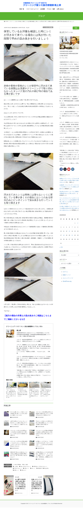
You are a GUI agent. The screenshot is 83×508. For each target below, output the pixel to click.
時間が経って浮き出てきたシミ (40, 466)
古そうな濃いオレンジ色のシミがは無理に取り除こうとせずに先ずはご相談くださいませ (18, 413)
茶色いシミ (26, 468)
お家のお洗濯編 (13, 387)
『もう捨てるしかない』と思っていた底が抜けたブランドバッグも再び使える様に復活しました (22, 393)
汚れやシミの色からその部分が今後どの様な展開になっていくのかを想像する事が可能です (44, 423)
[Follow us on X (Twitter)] (65, 169)
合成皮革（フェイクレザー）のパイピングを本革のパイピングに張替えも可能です (69, 186)
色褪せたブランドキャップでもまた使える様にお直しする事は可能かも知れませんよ (69, 180)
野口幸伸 (63, 203)
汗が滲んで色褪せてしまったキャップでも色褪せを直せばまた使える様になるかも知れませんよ (69, 208)
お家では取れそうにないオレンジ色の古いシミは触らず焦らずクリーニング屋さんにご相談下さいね (18, 423)
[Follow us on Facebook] (61, 169)
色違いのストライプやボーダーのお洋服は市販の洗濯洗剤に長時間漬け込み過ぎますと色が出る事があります (36, 485)
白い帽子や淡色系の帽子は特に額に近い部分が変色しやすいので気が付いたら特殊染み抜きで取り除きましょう (20, 485)
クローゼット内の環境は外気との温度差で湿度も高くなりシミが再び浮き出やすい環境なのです (44, 413)
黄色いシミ (16, 470)
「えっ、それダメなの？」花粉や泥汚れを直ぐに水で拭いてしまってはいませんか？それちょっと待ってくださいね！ (11, 394)
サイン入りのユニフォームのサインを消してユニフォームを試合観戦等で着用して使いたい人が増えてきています (69, 199)
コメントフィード (68, 278)
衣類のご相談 (25, 464)
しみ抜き (16, 466)
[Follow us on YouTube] (68, 169)
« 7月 (61, 247)
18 (63, 235)
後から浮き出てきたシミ (26, 466)
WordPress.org (67, 281)
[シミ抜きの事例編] (9, 481)
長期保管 (40, 468)
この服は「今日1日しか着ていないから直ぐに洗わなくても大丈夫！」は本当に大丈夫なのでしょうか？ (45, 393)
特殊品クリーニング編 (23, 387)
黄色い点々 (23, 470)
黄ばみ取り (46, 468)
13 (69, 231)
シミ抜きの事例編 (48, 27)
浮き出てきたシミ (18, 468)
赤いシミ (34, 468)
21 (72, 235)
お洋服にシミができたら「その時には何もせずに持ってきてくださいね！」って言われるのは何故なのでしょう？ (34, 394)
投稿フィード (67, 275)
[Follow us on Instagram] (72, 169)
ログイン (65, 271)
